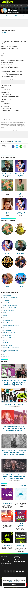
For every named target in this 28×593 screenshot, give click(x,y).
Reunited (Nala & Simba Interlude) (11, 347)
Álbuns (7, 16)
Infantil (9, 12)
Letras (2, 16)
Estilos (16, 5)
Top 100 (9, 5)
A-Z (21, 5)
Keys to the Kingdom (8, 345)
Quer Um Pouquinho (8, 320)
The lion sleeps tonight (8, 310)
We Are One (6, 342)
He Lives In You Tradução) (9, 308)
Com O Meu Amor (7, 318)
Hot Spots (3, 559)
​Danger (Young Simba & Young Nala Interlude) (11, 351)
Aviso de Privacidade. (14, 581)
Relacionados (18, 16)
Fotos (12, 16)
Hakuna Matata (7, 295)
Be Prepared (6, 340)
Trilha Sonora (15, 12)
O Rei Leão (12, 10)
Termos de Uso (17, 559)
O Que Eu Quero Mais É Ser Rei (10, 298)
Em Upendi (6, 328)
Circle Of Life (6, 315)
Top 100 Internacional (6, 563)
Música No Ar (6, 313)
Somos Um (6, 300)
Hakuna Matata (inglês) (8, 322)
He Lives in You (7, 330)
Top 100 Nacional (5, 561)
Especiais (3, 558)
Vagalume (7, 1)
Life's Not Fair (6, 356)
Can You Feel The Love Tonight (10, 337)
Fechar (14, 584)
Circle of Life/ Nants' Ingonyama (11, 325)
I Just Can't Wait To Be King (9, 332)
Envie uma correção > (17, 141)
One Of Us (5, 354)
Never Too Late (7, 335)
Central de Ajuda (18, 558)
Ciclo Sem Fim (6, 303)
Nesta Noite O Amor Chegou (10, 305)
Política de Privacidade (19, 561)
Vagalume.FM (23, 485)
